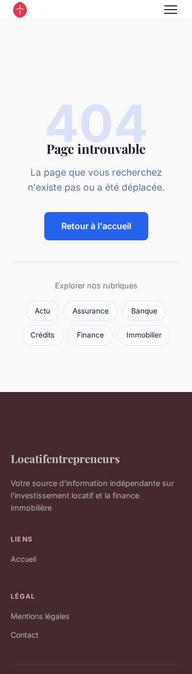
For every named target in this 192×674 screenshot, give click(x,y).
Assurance (91, 311)
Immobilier (144, 335)
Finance (90, 335)
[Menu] (170, 9)
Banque (144, 311)
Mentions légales (40, 616)
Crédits (42, 335)
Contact (24, 634)
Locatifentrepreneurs (65, 458)
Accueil (23, 558)
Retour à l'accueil (96, 226)
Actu (42, 311)
